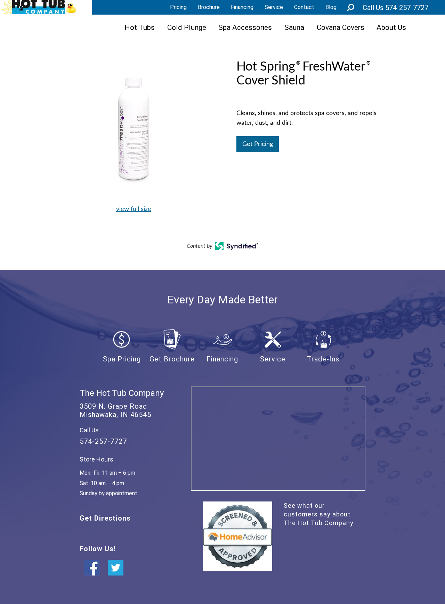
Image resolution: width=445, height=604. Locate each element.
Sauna (294, 27)
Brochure (209, 7)
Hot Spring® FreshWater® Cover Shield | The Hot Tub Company (38, 7)
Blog (331, 7)
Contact (304, 7)
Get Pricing (257, 144)
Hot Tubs (139, 27)
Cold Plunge (186, 27)
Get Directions (105, 518)
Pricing (178, 7)
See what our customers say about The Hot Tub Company (319, 514)
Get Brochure (172, 359)
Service (274, 7)
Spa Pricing (122, 359)
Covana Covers (340, 27)
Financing (242, 7)
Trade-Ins (323, 359)
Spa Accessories (245, 27)
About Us (391, 27)
